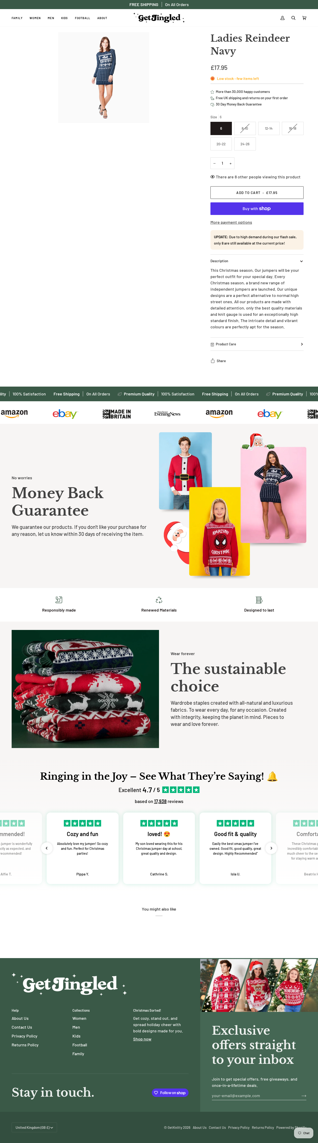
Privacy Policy (24, 1035)
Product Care (226, 344)
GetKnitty (175, 1127)
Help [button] (15, 1010)
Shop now (142, 1038)
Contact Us (22, 1027)
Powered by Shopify (291, 1127)
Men (76, 1027)
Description (219, 261)
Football (79, 1044)
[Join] (300, 1095)
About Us (20, 1018)
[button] (47, 848)
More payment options (231, 222)
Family (78, 1053)
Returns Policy (25, 1044)
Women (79, 1018)
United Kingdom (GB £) (32, 1127)
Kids (76, 1035)
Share (221, 361)
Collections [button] (81, 1010)
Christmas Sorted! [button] (147, 1010)
